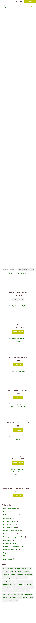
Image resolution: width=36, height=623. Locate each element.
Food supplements (9, 527)
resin (27, 591)
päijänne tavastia (14, 591)
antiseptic (17, 568)
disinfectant (6, 574)
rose (15, 594)
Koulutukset (7, 559)
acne (4, 568)
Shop (21, 1)
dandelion (26, 571)
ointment (8, 587)
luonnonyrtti (29, 581)
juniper (13, 581)
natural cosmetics (17, 584)
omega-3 (14, 587)
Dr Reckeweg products (10, 515)
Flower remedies (9, 521)
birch (30, 568)
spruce (20, 597)
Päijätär (6, 553)
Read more (18, 364)
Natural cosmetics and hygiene (13, 546)
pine (26, 587)
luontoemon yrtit (7, 584)
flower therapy (6, 578)
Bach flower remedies (10, 509)
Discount (6, 512)
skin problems (12, 597)
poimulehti (5, 591)
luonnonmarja (20, 581)
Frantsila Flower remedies (12, 531)
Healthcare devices (9, 534)
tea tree (25, 597)
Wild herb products (9, 556)
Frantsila (25, 578)
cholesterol (6, 571)
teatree (4, 600)
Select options (18, 299)
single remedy (28, 594)
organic (21, 587)
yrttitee (17, 600)
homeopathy (6, 581)
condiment (13, 571)
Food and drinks (8, 524)
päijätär (23, 591)
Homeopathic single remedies (13, 537)
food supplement (16, 578)
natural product (28, 584)
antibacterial (10, 568)
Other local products (10, 549)
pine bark (31, 587)
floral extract (28, 574)
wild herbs (10, 600)
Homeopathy (7, 540)
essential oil (20, 574)
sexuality (20, 594)
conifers (20, 571)
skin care (5, 597)
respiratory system (7, 594)
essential (12, 574)
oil (3, 587)
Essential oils (7, 518)
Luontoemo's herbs (9, 543)
